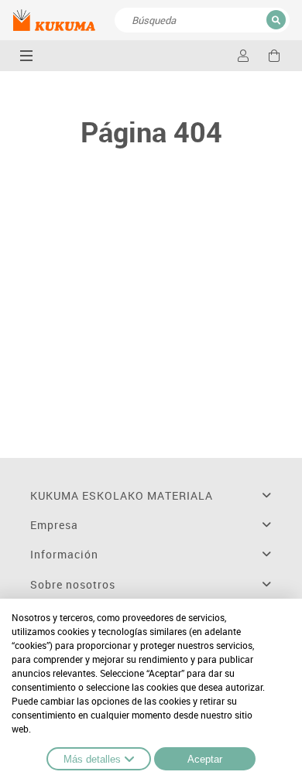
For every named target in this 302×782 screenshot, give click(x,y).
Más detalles (92, 759)
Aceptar (204, 759)
